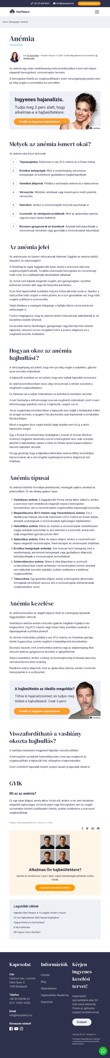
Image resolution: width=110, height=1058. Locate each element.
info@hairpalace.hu (20, 1015)
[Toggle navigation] (97, 11)
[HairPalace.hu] (19, 11)
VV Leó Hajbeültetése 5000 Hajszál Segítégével (36, 917)
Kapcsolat (47, 1002)
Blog (43, 981)
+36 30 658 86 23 (19, 998)
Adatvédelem (49, 988)
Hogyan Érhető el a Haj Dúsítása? (29, 922)
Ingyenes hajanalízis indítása (55, 887)
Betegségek (14, 22)
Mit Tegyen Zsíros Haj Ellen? (27, 932)
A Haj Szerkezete (22, 927)
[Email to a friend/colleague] (98, 828)
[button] (103, 1051)
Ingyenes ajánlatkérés (89, 3)
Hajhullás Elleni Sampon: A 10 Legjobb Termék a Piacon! (40, 913)
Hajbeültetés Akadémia (55, 995)
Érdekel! (82, 1022)
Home (5, 22)
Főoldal (45, 975)
